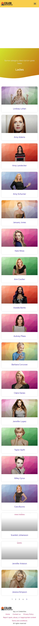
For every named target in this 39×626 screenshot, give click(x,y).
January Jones (19, 222)
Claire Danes (19, 393)
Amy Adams (19, 137)
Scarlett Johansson (19, 535)
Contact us (17, 614)
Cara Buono (19, 507)
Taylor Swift (19, 450)
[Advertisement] (19, 27)
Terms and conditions (19, 621)
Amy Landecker (19, 166)
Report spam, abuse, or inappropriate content (19, 617)
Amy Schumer (19, 194)
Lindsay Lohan (19, 109)
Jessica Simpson (19, 592)
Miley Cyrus (19, 478)
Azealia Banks (19, 308)
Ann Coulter (19, 279)
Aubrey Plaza (20, 336)
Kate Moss (19, 251)
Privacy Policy (28, 614)
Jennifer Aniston (19, 564)
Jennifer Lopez (19, 421)
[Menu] (35, 3)
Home (8, 614)
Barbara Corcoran (20, 365)
